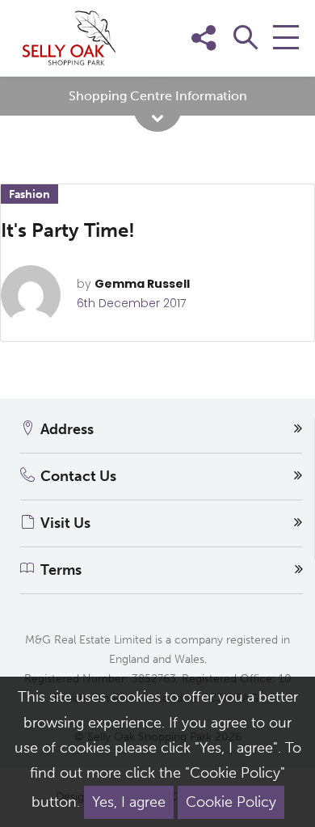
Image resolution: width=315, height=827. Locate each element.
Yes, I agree (129, 802)
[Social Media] (281, 62)
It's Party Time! (68, 230)
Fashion (29, 194)
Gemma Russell (142, 284)
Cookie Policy (231, 802)
